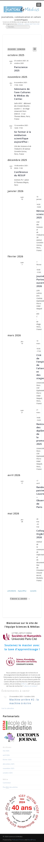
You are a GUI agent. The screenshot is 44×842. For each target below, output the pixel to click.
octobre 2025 (7, 773)
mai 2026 (6, 751)
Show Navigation (38, 5)
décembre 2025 (8, 764)
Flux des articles (10, 787)
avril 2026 (6, 755)
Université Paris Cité (32, 24)
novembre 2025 (8, 768)
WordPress (32, 840)
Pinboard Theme (18, 840)
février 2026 (7, 759)
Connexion (7, 783)
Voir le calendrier (7, 708)
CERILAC (20, 24)
